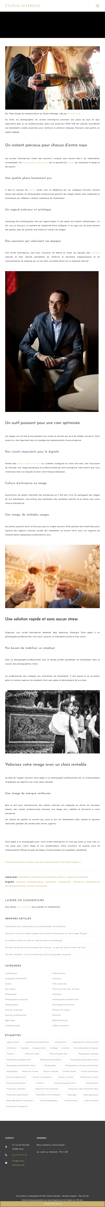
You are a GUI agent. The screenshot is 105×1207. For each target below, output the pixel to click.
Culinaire (56, 978)
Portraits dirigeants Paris (65, 1083)
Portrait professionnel (15, 1015)
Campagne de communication (85, 1042)
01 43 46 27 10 (19, 1155)
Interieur (10, 1054)
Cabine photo (58, 973)
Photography (12, 1071)
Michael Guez (74, 113)
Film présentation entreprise (85, 1048)
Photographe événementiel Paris (21, 1065)
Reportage (83, 877)
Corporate (50, 882)
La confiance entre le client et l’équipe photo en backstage (33, 940)
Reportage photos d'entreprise (31, 886)
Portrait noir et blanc (89, 1077)
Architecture (11, 973)
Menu (97, 6)
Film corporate (59, 983)
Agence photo (13, 1042)
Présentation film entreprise (48, 1095)
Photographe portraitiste (50, 1060)
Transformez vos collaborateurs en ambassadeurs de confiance (35, 926)
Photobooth (11, 994)
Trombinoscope (12, 1025)
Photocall (57, 994)
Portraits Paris (92, 1083)
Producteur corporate (16, 1089)
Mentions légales (69, 1196)
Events (8, 983)
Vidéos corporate (60, 1025)
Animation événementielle (29, 882)
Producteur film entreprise (46, 1089)
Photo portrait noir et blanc (66, 989)
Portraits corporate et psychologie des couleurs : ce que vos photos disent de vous (45, 947)
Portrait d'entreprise (89, 1071)
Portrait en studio (61, 1010)
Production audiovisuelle (17, 1095)
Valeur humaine (91, 1100)
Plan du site (83, 1196)
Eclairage (54, 1048)
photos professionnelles (29, 463)
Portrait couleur (70, 1071)
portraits (95, 252)
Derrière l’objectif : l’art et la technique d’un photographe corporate (38, 954)
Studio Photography (48, 1100)
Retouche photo (60, 1020)
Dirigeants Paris (39, 1048)
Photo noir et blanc (30, 1071)
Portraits (56, 1015)
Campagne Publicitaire (16, 978)
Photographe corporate (30, 877)
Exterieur (66, 1048)
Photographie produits (63, 1004)
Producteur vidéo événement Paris (83, 1089)
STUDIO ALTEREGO (23, 6)
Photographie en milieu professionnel (81, 1065)
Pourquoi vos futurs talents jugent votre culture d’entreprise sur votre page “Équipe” (46, 933)
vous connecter (24, 907)
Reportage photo (91, 1095)
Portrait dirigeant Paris (16, 1077)
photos (71, 162)
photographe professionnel (35, 162)
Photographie (49, 877)
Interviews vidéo (32, 1054)
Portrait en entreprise (42, 1077)
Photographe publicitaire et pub (84, 1060)
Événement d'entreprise (17, 1106)
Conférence (12, 1048)
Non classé (10, 989)
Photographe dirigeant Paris (19, 1060)
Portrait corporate (67, 877)
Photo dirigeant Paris (59, 1054)
